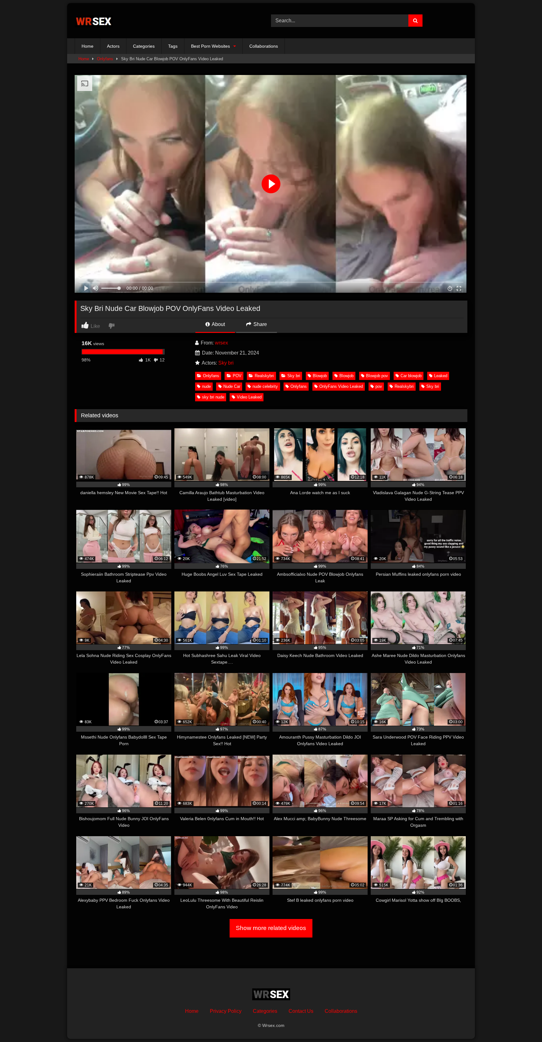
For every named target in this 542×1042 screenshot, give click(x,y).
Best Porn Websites (210, 46)
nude (206, 386)
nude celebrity (265, 386)
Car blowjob (411, 375)
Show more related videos (271, 928)
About (218, 324)
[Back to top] (522, 1023)
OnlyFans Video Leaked (341, 386)
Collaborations (263, 46)
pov (378, 386)
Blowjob (320, 375)
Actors (113, 46)
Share (259, 324)
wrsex (221, 342)
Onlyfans (105, 58)
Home (87, 46)
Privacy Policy (226, 1011)
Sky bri (226, 363)
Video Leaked (249, 397)
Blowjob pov (377, 375)
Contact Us (301, 1011)
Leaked (440, 375)
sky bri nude (213, 397)
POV (237, 375)
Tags (173, 46)
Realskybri (264, 375)
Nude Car (231, 386)
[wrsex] (94, 20)
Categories (144, 46)
